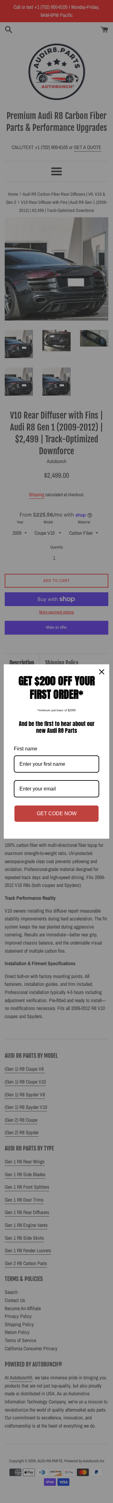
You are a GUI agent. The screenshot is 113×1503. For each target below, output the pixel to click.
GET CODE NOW (57, 813)
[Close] (101, 671)
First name (25, 748)
